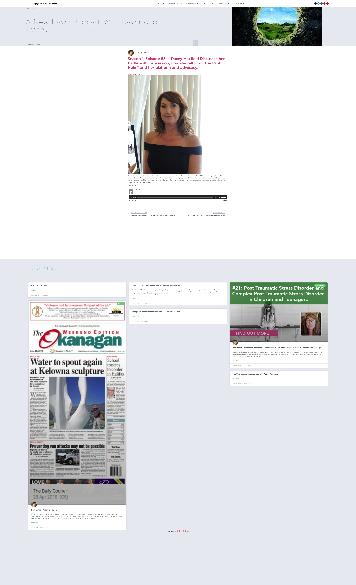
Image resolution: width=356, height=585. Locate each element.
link (135, 185)
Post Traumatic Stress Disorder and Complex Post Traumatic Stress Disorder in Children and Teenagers (277, 348)
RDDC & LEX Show (39, 285)
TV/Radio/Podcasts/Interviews (182, 4)
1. (134, 201)
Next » (187, 531)
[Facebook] (321, 3)
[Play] (131, 197)
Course (205, 4)
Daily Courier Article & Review (44, 510)
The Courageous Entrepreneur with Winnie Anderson (255, 374)
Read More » (34, 290)
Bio (213, 4)
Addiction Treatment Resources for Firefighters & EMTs (156, 285)
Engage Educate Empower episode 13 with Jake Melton (156, 312)
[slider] (223, 197)
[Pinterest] (327, 3)
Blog (160, 4)
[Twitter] (318, 3)
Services (223, 4)
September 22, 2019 (135, 74)
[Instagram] (315, 3)
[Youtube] (324, 3)
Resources (237, 4)
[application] (178, 197)
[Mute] (219, 197)
